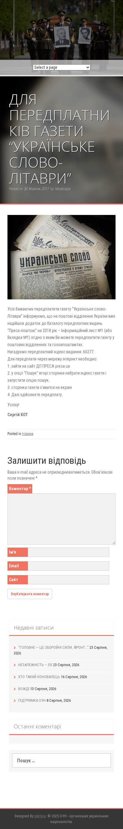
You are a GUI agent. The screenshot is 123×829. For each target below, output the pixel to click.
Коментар (20, 488)
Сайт (13, 579)
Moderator (62, 189)
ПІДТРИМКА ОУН (32, 700)
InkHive (40, 816)
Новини (27, 434)
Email (14, 565)
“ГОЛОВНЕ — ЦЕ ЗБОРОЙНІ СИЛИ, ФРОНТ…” (53, 647)
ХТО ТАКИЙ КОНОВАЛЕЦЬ (39, 677)
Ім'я (12, 552)
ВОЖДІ (23, 688)
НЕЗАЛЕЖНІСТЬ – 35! (35, 665)
